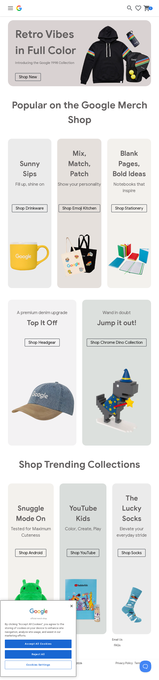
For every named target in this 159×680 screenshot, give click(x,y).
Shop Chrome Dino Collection (117, 342)
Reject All (38, 654)
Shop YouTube (83, 552)
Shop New (28, 77)
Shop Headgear (42, 342)
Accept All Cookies (38, 643)
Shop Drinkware (30, 208)
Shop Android (30, 552)
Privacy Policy (124, 663)
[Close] (71, 606)
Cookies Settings (38, 664)
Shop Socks (132, 552)
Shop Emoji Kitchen (79, 208)
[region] (38, 638)
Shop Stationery (129, 208)
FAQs (117, 645)
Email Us (117, 639)
